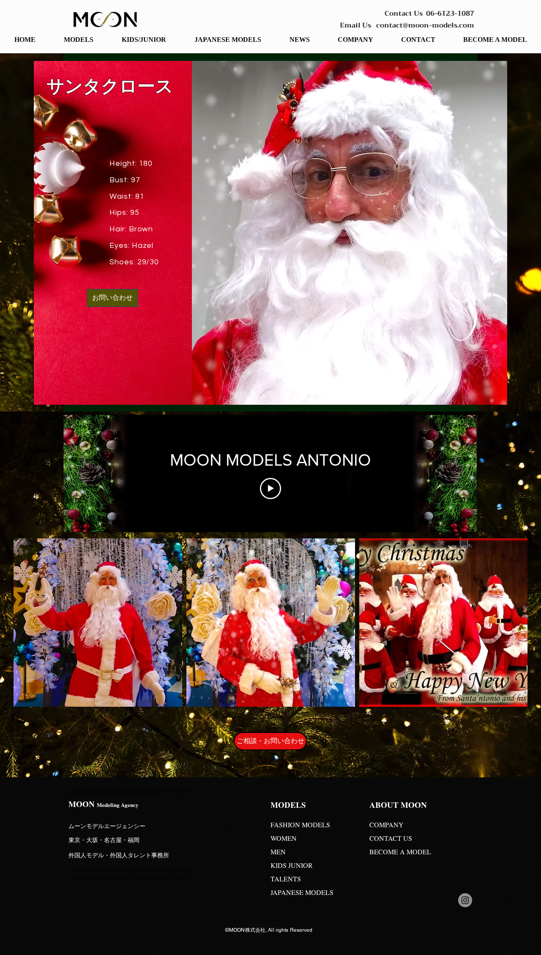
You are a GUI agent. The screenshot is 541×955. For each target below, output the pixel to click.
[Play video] (270, 488)
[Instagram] (465, 900)
